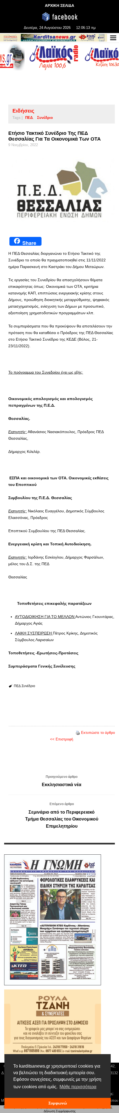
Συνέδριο (45, 118)
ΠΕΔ (29, 118)
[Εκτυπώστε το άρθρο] (78, 733)
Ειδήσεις (23, 111)
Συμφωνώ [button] (57, 1103)
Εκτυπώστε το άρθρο (98, 733)
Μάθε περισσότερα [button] (78, 1086)
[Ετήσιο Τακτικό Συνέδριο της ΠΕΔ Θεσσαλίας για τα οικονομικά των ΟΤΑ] (61, 190)
